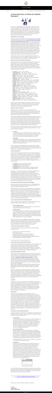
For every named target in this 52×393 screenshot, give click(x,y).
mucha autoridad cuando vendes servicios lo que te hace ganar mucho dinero (25, 40)
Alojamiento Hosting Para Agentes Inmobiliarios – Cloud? (31, 377)
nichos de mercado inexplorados (31, 376)
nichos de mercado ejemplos (23, 376)
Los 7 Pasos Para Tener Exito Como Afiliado (19, 377)
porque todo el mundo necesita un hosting (24, 257)
